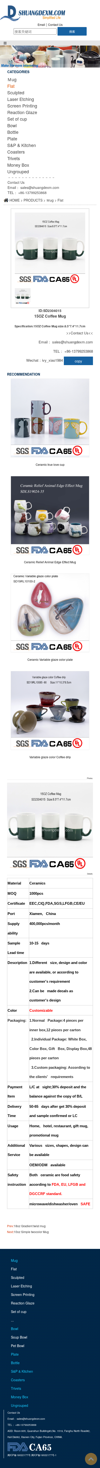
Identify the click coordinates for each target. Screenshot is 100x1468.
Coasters (16, 151)
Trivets (13, 158)
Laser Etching (20, 99)
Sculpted (15, 92)
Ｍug (12, 79)
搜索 (72, 31)
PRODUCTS (33, 200)
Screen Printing (22, 105)
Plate (12, 138)
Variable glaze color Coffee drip (50, 757)
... (12, 1320)
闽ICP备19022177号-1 (44, 1455)
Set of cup (17, 119)
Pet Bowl (17, 1345)
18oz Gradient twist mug (30, 1226)
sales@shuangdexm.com (39, 187)
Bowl (12, 125)
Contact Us (55, 24)
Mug (14, 1260)
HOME (14, 200)
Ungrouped (18, 171)
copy (78, 361)
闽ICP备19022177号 (19, 1455)
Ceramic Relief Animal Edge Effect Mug (50, 562)
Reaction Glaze (22, 112)
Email (41, 24)
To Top (91, 1459)
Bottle (12, 132)
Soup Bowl (19, 1337)
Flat (11, 86)
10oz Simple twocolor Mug (31, 1232)
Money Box (18, 165)
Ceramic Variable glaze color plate (50, 659)
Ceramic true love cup (50, 464)
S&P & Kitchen (21, 145)
